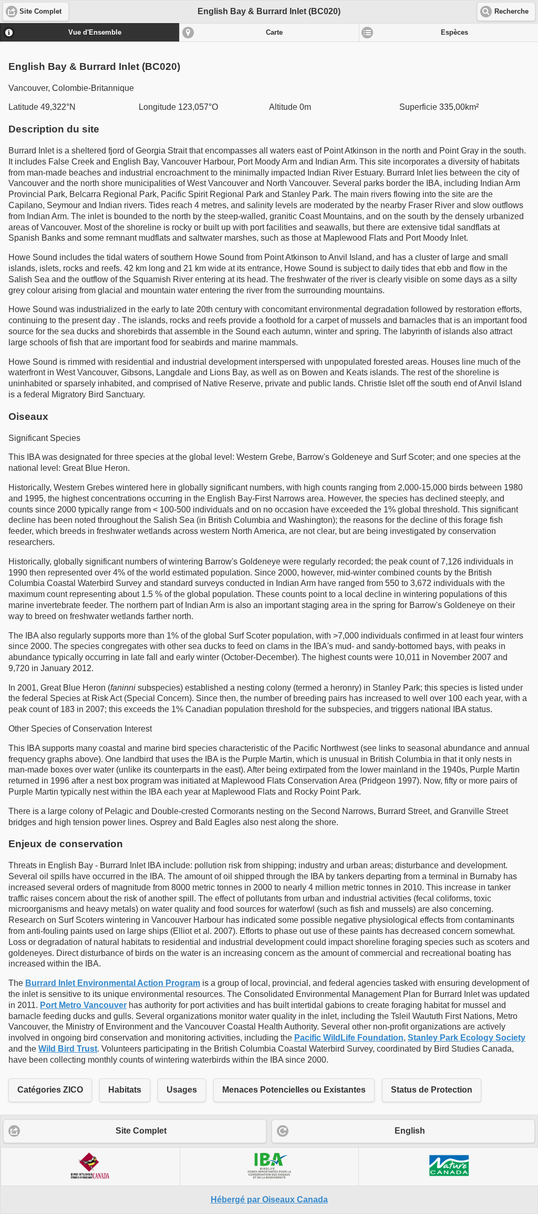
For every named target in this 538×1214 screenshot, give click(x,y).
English (410, 1130)
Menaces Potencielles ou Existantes (294, 1089)
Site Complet (141, 1130)
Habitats (124, 1089)
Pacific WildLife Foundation (349, 1037)
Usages (182, 1089)
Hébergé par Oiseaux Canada (269, 1199)
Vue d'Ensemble (94, 32)
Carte (274, 32)
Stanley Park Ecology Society (466, 1037)
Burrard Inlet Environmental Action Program (112, 983)
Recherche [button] (511, 11)
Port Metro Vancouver (83, 1005)
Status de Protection (431, 1089)
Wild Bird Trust (67, 1048)
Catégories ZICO (50, 1089)
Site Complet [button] (40, 11)
